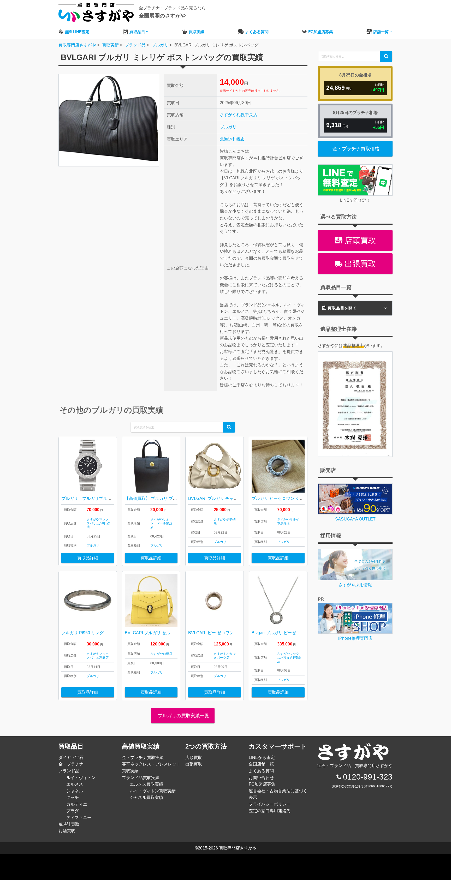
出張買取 (359, 263)
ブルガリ (228, 127)
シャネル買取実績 (146, 797)
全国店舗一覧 (261, 764)
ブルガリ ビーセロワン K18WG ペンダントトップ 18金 (303, 498)
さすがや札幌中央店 (238, 114)
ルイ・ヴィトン (81, 777)
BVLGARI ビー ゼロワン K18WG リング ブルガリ (234, 633)
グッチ (72, 797)
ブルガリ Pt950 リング (82, 633)
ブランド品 (68, 771)
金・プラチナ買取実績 (143, 757)
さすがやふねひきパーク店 (225, 655)
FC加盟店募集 (262, 784)
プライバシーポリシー (269, 804)
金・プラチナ (71, 764)
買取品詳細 (87, 558)
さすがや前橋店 (161, 654)
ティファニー (78, 817)
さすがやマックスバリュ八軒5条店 (98, 523)
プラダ (72, 811)
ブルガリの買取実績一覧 (182, 715)
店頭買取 (359, 240)
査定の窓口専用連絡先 (269, 811)
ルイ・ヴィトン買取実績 (153, 791)
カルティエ (76, 804)
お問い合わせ (261, 777)
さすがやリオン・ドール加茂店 (161, 523)
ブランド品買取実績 (140, 777)
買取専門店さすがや (238, 848)
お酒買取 (66, 831)
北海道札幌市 (232, 139)
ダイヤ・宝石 (71, 757)
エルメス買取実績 (146, 784)
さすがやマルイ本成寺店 (288, 521)
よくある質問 (261, 771)
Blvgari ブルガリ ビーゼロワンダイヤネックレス (297, 633)
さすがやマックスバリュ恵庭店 (98, 655)
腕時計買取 (68, 824)
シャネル (74, 791)
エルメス (74, 784)
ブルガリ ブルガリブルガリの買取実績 (99, 498)
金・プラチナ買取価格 (356, 148)
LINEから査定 (262, 757)
